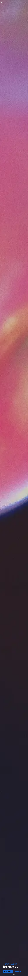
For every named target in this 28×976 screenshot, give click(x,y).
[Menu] (1, 2)
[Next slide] (25, 488)
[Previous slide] (2, 488)
